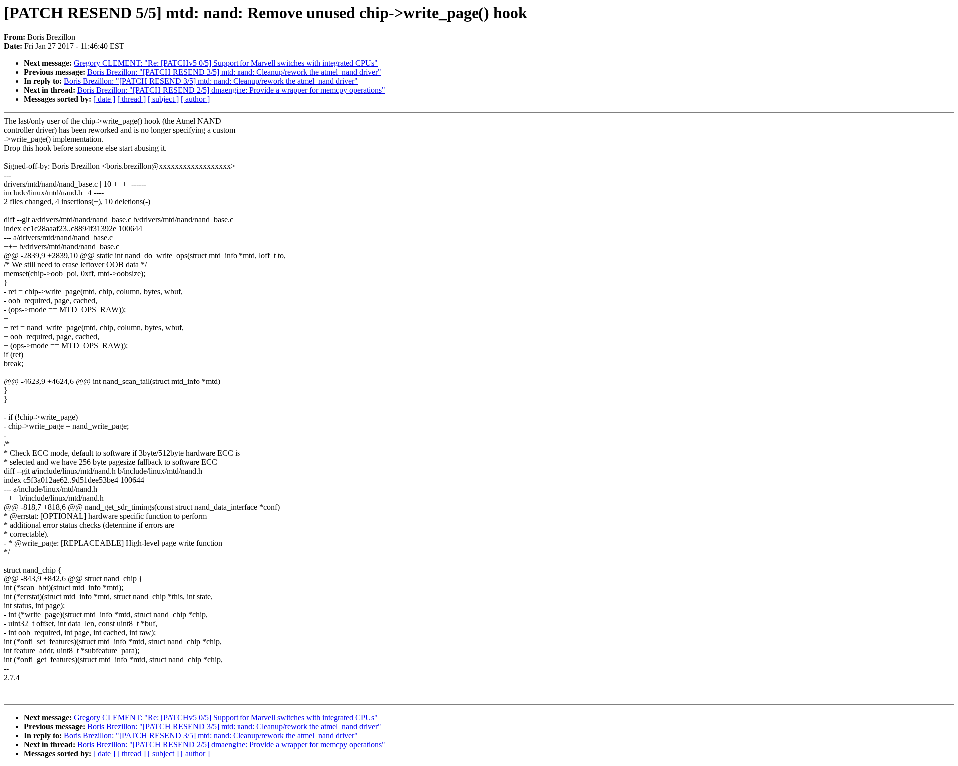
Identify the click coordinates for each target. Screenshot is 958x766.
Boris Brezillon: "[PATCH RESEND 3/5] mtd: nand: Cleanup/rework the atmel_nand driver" (234, 72)
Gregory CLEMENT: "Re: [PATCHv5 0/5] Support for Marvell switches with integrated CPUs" (226, 63)
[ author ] (195, 99)
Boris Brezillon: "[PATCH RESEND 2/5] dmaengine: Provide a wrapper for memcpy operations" (231, 90)
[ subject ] (163, 99)
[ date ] (104, 99)
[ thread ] (131, 99)
